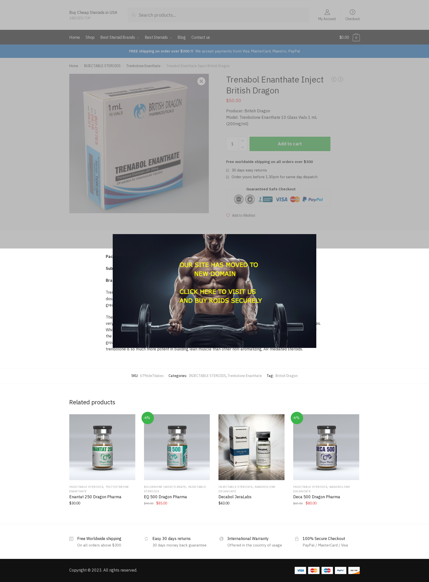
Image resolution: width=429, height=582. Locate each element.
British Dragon (287, 376)
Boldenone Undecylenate (165, 487)
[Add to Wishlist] (128, 421)
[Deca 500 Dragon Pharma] (326, 447)
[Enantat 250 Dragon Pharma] (102, 447)
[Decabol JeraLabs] (251, 447)
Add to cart (102, 514)
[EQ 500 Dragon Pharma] (177, 447)
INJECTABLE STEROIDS (207, 376)
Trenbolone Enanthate (244, 376)
